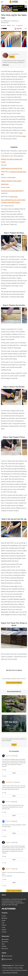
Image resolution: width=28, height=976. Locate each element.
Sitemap (4, 946)
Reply (14, 773)
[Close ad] (26, 6)
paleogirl (8, 842)
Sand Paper (5, 184)
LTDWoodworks (7, 21)
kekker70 (8, 869)
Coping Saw (14, 197)
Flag (5, 769)
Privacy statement (8, 968)
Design (4, 920)
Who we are (5, 948)
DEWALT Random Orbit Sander (11, 181)
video (24, 136)
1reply (4, 776)
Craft (3, 923)
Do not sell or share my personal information (15, 970)
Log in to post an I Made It (14, 682)
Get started (5, 941)
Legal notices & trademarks (10, 973)
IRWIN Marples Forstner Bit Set (11, 168)
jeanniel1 (8, 756)
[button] (2, 2)
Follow (12, 57)
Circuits (4, 916)
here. (21, 133)
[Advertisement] (14, 8)
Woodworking (4, 22)
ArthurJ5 (8, 821)
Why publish (5, 939)
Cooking (4, 925)
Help (3, 944)
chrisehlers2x (9, 782)
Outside (4, 929)
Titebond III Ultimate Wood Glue (12, 191)
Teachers (4, 932)
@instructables (8, 956)
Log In (14, 744)
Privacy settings (18, 968)
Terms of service (19, 965)
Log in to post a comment (14, 891)
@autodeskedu (8, 959)
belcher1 (8, 801)
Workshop (15, 21)
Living (3, 927)
